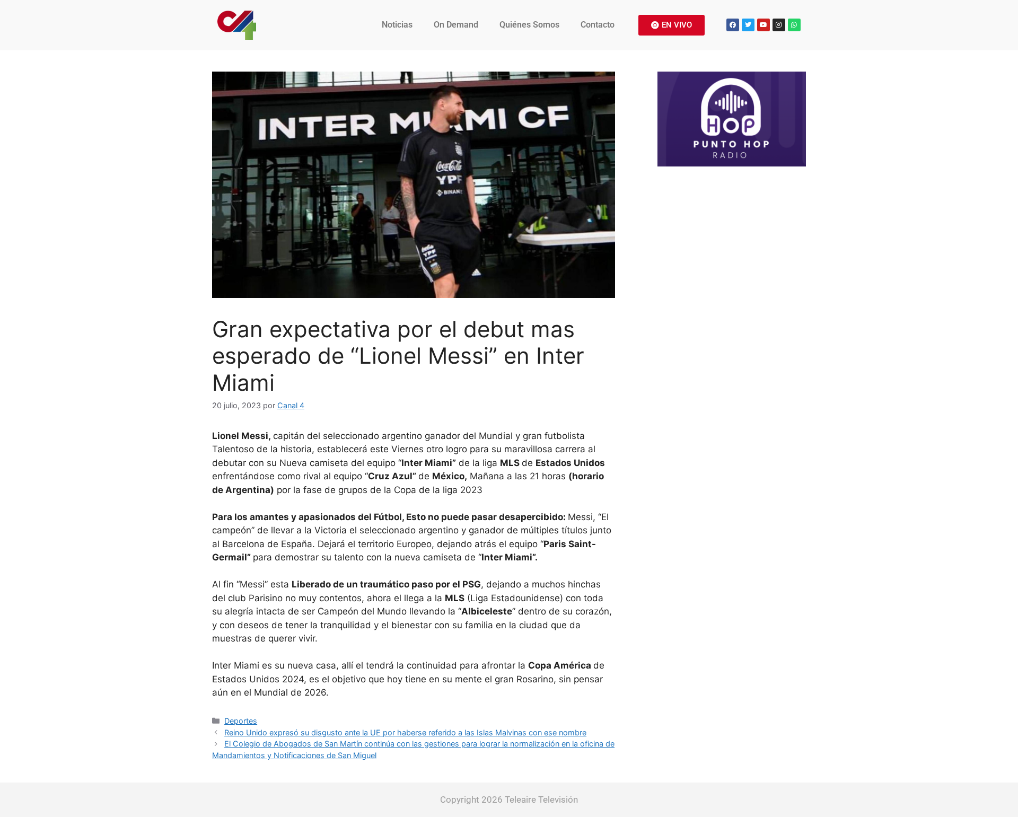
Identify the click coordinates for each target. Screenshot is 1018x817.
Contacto (598, 25)
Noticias (397, 25)
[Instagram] (779, 25)
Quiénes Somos (529, 25)
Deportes (240, 720)
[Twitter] (748, 25)
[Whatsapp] (794, 25)
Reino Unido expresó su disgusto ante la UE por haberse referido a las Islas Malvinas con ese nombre (405, 732)
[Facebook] (732, 25)
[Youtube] (763, 25)
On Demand (456, 25)
